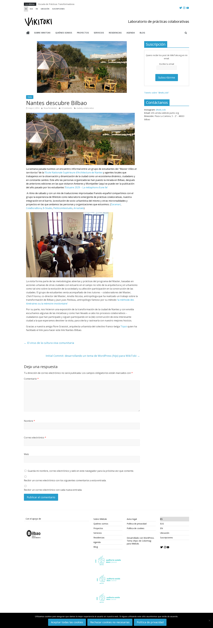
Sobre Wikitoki (42, 32)
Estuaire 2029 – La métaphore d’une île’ (86, 187)
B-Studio (47, 208)
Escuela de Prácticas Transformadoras (56, 4)
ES (26, 9)
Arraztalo (79, 208)
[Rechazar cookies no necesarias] (209, 620)
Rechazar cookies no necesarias (110, 622)
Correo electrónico (35, 437)
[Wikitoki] (28, 33)
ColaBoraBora (34, 208)
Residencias (115, 32)
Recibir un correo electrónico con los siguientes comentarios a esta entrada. (65, 480)
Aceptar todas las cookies (67, 622)
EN (37, 9)
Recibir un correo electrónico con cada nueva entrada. (53, 489)
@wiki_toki (161, 109)
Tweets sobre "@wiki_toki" (156, 92)
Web (26, 454)
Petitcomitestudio (62, 208)
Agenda (130, 32)
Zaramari (116, 204)
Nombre (29, 420)
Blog (142, 32)
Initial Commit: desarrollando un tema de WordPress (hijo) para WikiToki (93, 355)
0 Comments (66, 108)
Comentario (31, 378)
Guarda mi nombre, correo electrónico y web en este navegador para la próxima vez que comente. (81, 470)
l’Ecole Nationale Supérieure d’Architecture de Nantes (73, 172)
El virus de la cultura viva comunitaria (49, 343)
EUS (31, 9)
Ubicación (45, 9)
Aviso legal (132, 519)
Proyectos (83, 32)
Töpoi (123, 326)
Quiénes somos (63, 32)
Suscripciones (58, 9)
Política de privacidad (136, 523)
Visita (30, 97)
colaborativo (88, 108)
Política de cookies (135, 528)
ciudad (79, 108)
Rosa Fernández (50, 108)
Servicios (99, 32)
